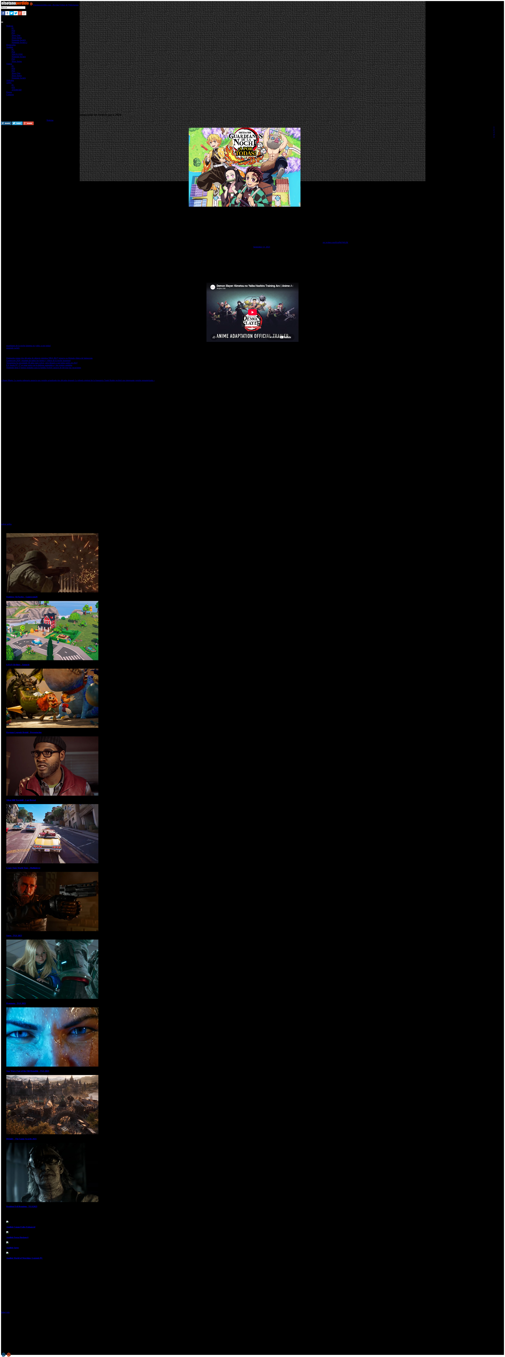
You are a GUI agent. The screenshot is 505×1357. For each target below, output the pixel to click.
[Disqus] (252, 417)
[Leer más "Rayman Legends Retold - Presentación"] (52, 727)
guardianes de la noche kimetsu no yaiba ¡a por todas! (28, 346)
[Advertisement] (49, 104)
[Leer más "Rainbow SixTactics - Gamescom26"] (52, 592)
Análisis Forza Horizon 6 (17, 1237)
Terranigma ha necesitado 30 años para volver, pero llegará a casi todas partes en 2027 (42, 363)
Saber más (5, 1312)
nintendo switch (12, 348)
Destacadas (11, 45)
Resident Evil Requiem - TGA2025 (21, 1206)
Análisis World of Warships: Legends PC (24, 1258)
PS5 (13, 33)
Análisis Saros (12, 1248)
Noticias (9, 26)
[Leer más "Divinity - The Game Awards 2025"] (52, 1133)
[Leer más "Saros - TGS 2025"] (52, 930)
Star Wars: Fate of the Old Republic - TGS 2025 (27, 1071)
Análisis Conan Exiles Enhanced (20, 1227)
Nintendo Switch (19, 40)
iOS (13, 87)
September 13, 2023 (261, 247)
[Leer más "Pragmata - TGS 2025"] (52, 998)
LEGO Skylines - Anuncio (17, 664)
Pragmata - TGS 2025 (16, 1003)
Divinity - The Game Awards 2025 (21, 1139)
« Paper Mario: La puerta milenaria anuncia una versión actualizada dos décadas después (38, 380)
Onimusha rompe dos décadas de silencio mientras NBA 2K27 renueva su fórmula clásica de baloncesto (49, 358)
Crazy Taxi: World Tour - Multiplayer (23, 868)
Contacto (10, 94)
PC (13, 28)
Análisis (9, 47)
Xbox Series (17, 38)
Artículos (10, 80)
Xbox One (16, 35)
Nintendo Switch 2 (19, 42)
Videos (9, 64)
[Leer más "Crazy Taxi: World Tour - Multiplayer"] (52, 862)
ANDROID (17, 90)
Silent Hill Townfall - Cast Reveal (21, 800)
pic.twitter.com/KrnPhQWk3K (335, 242)
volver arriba (6, 524)
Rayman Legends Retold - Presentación (24, 732)
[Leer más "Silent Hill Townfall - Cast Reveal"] (52, 795)
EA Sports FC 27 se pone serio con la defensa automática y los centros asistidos (39, 365)
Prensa (9, 92)
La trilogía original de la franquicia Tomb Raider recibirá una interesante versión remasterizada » (115, 380)
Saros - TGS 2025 (14, 935)
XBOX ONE (17, 54)
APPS (8, 83)
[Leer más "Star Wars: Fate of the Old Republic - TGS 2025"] (52, 1066)
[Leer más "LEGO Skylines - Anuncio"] (52, 659)
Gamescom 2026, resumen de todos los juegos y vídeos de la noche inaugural (38, 360)
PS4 (13, 30)
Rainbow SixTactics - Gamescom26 (21, 597)
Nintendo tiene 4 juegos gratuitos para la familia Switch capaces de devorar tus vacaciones (43, 368)
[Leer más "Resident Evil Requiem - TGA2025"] (52, 1201)
